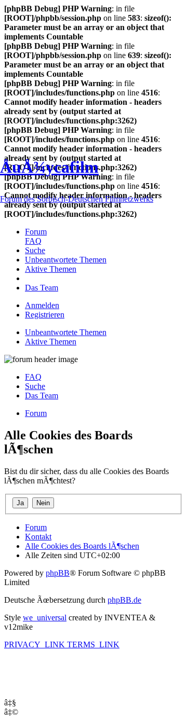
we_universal (44, 617)
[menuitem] (35, 644)
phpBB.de (124, 599)
